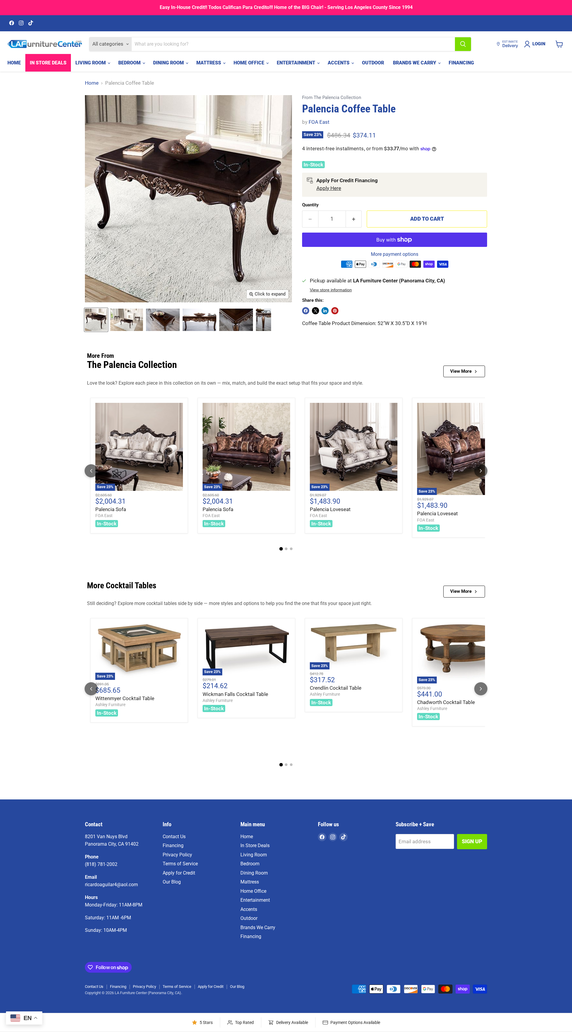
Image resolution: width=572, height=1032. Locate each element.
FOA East (319, 122)
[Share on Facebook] (305, 310)
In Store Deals (48, 63)
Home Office (249, 63)
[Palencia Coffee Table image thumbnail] (96, 320)
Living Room (91, 63)
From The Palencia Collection (331, 97)
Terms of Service (180, 864)
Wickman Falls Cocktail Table (235, 694)
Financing (461, 63)
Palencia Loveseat (330, 509)
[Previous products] (91, 470)
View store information (331, 290)
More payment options (394, 254)
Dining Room (169, 63)
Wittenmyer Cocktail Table (124, 698)
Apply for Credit (179, 873)
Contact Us (174, 836)
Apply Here (328, 188)
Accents (339, 63)
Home (14, 63)
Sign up (472, 841)
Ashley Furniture (110, 704)
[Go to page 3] (291, 548)
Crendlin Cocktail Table (335, 688)
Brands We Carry (415, 63)
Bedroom (130, 63)
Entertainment (296, 63)
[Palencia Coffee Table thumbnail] (127, 320)
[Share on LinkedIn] (325, 310)
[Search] (463, 44)
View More (461, 371)
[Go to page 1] (281, 549)
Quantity (310, 205)
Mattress (209, 63)
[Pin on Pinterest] (334, 310)
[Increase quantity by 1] (354, 219)
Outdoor (373, 63)
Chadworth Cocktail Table (446, 702)
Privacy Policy (177, 855)
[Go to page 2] (286, 548)
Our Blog (172, 882)
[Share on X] (315, 310)
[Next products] (480, 470)
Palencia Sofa (110, 509)
